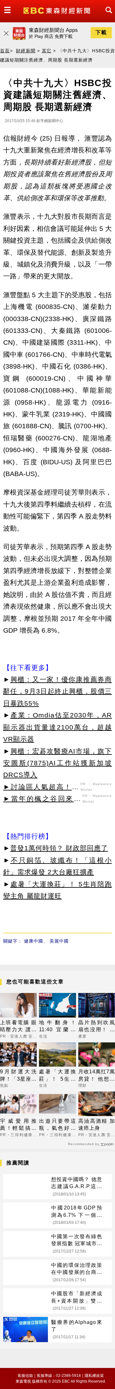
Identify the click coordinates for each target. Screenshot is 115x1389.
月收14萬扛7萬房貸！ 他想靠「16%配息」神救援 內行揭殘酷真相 (96, 1076)
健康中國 (33, 941)
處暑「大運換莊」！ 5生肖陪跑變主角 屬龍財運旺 (57, 1076)
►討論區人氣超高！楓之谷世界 (41, 788)
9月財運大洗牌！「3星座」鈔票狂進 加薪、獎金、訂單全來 (18, 1076)
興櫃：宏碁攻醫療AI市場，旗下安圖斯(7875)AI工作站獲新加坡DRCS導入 (57, 763)
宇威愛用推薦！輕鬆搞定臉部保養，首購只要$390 (18, 1125)
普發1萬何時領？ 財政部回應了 (59, 848)
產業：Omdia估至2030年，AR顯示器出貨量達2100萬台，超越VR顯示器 (57, 727)
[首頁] (57, 10)
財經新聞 (25, 50)
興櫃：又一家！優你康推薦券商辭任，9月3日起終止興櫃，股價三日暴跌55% (57, 691)
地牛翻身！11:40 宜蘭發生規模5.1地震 (57, 1026)
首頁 (5, 50)
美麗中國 (59, 941)
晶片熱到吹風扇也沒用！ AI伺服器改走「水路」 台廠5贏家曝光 (96, 1026)
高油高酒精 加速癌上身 (96, 1124)
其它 (47, 50)
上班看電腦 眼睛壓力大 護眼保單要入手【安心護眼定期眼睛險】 (18, 1026)
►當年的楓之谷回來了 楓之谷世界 (42, 800)
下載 (101, 32)
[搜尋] (107, 15)
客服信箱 (25, 1375)
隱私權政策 (94, 1375)
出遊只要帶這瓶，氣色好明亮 (57, 1125)
